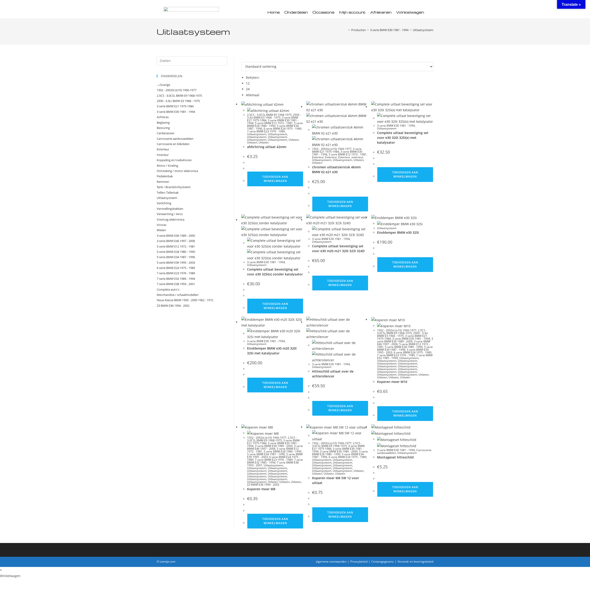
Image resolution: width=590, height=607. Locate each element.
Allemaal (252, 95)
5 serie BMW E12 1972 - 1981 (274, 123)
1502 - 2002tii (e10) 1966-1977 (331, 149)
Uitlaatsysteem (423, 30)
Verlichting (164, 203)
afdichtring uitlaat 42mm (266, 147)
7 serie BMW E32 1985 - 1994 (275, 461)
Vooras (161, 225)
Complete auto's (168, 289)
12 (248, 83)
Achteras (163, 117)
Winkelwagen (410, 12)
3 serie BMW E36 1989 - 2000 (405, 340)
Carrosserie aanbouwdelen (175, 139)
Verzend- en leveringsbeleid (415, 561)
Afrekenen (381, 12)
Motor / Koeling (167, 165)
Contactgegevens (382, 561)
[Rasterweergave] (242, 59)
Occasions (323, 12)
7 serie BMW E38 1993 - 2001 (176, 284)
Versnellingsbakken (170, 209)
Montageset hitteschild (395, 457)
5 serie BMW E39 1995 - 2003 (176, 262)
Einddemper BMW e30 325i (398, 232)
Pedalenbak (165, 176)
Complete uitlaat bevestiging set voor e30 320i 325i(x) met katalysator (402, 138)
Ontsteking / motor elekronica (177, 171)
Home (273, 12)
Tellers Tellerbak (168, 192)
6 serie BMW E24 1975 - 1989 (282, 129)
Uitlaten (294, 140)
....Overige (163, 85)
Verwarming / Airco (170, 214)
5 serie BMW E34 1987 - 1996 (405, 348)
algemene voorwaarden (331, 561)
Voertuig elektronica (170, 219)
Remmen (163, 182)
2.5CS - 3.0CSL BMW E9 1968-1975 (269, 115)
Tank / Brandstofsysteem (174, 187)
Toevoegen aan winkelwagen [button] (275, 179)
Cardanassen (165, 133)
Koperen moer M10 (392, 381)
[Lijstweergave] (245, 59)
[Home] (346, 30)
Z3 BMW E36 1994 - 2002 (263, 485)
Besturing (163, 128)
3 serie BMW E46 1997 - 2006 (275, 447)
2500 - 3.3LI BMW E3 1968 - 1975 (274, 116)
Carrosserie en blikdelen (173, 144)
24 (248, 89)
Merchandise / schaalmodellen (177, 295)
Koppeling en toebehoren (174, 160)
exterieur (357, 157)
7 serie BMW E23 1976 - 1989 (266, 131)
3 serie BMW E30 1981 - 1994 (396, 126)
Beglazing (163, 122)
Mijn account (352, 12)
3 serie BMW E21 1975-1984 (337, 150)
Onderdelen (296, 12)
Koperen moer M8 (261, 489)
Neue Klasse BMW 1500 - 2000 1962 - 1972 (185, 300)
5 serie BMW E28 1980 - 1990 (275, 124)
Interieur (163, 155)
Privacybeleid (358, 561)
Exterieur (318, 157)
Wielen (161, 230)
